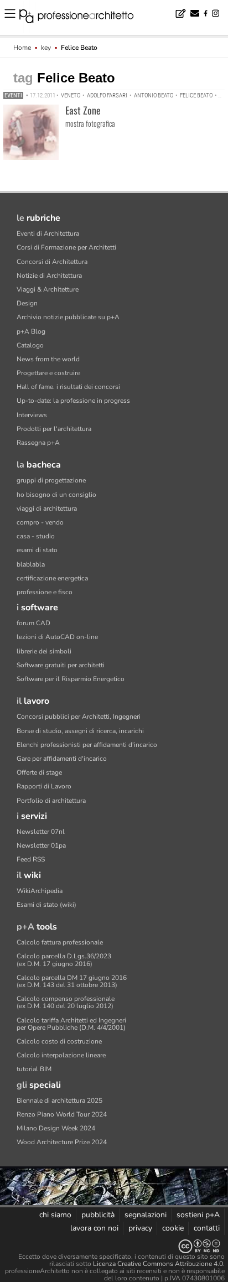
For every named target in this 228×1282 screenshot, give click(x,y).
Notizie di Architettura (49, 275)
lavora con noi (94, 1228)
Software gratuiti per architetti (61, 665)
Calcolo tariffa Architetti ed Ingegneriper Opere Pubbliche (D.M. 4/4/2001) (71, 1024)
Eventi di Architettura (48, 233)
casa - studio (36, 536)
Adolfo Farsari (107, 95)
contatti (207, 1228)
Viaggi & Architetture (48, 289)
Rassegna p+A (38, 442)
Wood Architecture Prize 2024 (62, 1142)
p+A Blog (31, 331)
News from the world (48, 359)
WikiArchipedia (40, 890)
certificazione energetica (52, 578)
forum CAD (33, 623)
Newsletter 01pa (41, 845)
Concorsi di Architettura (52, 261)
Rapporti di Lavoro (44, 786)
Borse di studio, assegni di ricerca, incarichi (80, 730)
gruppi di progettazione (51, 480)
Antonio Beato (153, 95)
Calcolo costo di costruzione (59, 1041)
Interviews (32, 415)
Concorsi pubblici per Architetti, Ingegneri (79, 716)
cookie (173, 1228)
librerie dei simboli (44, 651)
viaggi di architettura (47, 508)
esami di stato (37, 550)
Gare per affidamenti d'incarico (62, 758)
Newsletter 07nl (41, 831)
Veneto (70, 95)
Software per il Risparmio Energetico (71, 678)
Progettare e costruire (48, 372)
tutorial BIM (34, 1069)
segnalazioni (146, 1215)
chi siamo (55, 1215)
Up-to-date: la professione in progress (73, 400)
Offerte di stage (39, 772)
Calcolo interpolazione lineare (61, 1055)
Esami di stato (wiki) (46, 904)
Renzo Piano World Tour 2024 (62, 1114)
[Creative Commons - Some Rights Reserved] (114, 1246)
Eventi (13, 95)
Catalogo (30, 345)
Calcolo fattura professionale (60, 942)
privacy (140, 1228)
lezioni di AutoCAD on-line (57, 636)
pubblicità (98, 1215)
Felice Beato (196, 95)
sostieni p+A (198, 1215)
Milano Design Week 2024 (56, 1128)
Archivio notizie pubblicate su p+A (68, 317)
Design (27, 303)
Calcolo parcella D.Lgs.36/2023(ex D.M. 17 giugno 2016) (64, 960)
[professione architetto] (83, 17)
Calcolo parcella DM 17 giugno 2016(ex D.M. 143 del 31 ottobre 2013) (72, 981)
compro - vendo (40, 522)
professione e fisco (44, 592)
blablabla (31, 564)
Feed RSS (31, 859)
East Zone (83, 110)
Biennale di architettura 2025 (59, 1100)
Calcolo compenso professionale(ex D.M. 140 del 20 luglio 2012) (66, 1002)
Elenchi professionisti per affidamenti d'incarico (87, 744)
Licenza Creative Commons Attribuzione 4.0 (158, 1263)
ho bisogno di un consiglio (56, 494)
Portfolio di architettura (51, 800)
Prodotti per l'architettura (54, 428)
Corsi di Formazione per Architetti (66, 247)
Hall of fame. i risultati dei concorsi (68, 386)
